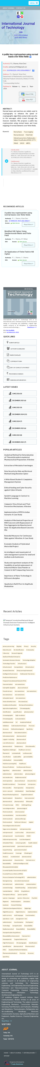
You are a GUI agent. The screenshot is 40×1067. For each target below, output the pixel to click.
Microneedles (7, 787)
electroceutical (19, 812)
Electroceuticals (8, 812)
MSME (29, 836)
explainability (17, 756)
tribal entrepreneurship (10, 839)
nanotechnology (8, 887)
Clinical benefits (30, 746)
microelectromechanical (22, 881)
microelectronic (7, 884)
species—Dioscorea (23, 898)
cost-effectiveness (8, 743)
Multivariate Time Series (27, 674)
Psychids (34, 898)
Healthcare (22, 763)
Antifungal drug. (26, 805)
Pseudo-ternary (7, 691)
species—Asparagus (9, 898)
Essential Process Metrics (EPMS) (13, 874)
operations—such (8, 918)
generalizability (28, 756)
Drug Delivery (25, 891)
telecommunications (21, 732)
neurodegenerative (9, 808)
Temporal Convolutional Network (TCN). (14, 681)
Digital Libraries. (20, 912)
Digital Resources (8, 912)
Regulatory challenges (9, 749)
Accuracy (5, 729)
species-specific (22, 894)
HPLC (17, 805)
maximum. (6, 905)
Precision (31, 725)
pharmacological (30, 774)
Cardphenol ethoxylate (9, 705)
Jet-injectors (32, 784)
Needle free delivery (9, 784)
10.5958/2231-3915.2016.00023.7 (19, 70)
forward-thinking (16, 905)
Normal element (19, 135)
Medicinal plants (16, 901)
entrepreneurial (7, 832)
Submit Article (13, 342)
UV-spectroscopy (8, 805)
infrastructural (7, 667)
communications (31, 884)
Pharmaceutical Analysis (10, 953)
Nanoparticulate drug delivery (12, 932)
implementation (32, 912)
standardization (7, 891)
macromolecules (8, 777)
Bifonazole (29, 801)
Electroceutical (7, 822)
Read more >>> (32, 327)
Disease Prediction (8, 767)
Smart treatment (7, 798)
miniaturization (32, 887)
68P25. (28, 143)
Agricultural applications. (10, 708)
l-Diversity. (6, 653)
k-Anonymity (30, 650)
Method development (17, 729)
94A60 (16, 143)
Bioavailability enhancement (11, 936)
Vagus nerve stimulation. (10, 829)
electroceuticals (8, 818)
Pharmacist (6, 753)
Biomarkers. (18, 798)
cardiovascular (27, 753)
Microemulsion (22, 701)
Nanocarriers (26, 936)
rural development (24, 839)
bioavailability (7, 863)
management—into (21, 918)
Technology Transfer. (9, 663)
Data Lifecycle (7, 650)
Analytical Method (25, 722)
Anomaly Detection (8, 670)
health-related (32, 843)
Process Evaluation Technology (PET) (14, 877)
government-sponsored (25, 846)
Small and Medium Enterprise (11, 656)
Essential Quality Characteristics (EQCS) (15, 870)
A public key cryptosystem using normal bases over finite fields (20, 55)
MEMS (17, 891)
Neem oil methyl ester (9, 701)
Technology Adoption (29, 660)
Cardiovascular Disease (24, 767)
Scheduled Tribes (8, 843)
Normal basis (18, 132)
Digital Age (28, 908)
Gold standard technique (18, 725)
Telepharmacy (19, 746)
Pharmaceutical (29, 946)
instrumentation (20, 718)
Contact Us (20, 8)
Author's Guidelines (17, 349)
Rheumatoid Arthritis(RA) (10, 867)
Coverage (19, 853)
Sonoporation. (30, 787)
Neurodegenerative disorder (11, 825)
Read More (28, 224)
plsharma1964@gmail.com (18, 67)
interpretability (18, 760)
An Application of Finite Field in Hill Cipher (19, 253)
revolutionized (15, 856)
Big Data (19, 646)
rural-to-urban (19, 832)
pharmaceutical (28, 712)
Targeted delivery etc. (20, 939)
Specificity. (30, 729)
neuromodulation (8, 815)
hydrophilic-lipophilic (9, 687)
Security (33, 646)
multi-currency (7, 915)
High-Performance (8, 943)
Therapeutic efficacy (9, 894)
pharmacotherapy (20, 818)
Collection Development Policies (12, 908)
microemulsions (20, 684)
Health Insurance (8, 853)
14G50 (22, 143)
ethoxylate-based (8, 698)
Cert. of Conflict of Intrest (19, 367)
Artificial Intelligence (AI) (20, 863)
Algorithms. (6, 770)
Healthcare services (25, 749)
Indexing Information (17, 380)
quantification (17, 712)
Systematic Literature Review (11, 660)
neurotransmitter (21, 815)
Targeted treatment (27, 794)
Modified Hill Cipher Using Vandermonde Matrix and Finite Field (18, 233)
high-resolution (20, 715)
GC (17, 722)
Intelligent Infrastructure (10, 674)
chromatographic (8, 715)
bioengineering (7, 881)
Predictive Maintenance (10, 677)
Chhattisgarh (28, 853)
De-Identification (19, 650)
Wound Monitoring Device (11, 794)
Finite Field (29, 135)
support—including (8, 739)
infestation (26, 901)
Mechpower (29, 922)
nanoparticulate (17, 925)
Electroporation (18, 787)
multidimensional (8, 722)
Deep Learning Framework (24, 670)
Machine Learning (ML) (10, 763)
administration (16, 770)
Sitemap (6, 1056)
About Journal (8, 8)
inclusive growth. (21, 843)
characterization (8, 684)
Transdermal (21, 784)
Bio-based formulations (26, 705)
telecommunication (8, 736)
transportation (18, 667)
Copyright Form (15, 361)
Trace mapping (28, 132)
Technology (6, 925)
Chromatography (25, 708)
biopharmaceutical (20, 777)
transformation (19, 836)
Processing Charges (15, 374)
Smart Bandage (30, 791)
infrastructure (22, 663)
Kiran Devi (22, 63)
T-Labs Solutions (17, 1064)
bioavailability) (20, 929)
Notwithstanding (20, 887)
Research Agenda (17, 653)
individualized (7, 760)
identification (7, 712)
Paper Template (15, 355)
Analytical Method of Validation (18, 949)
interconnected (29, 798)
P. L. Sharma (14, 63)
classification (7, 756)
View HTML (29, 94)
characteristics (31, 781)
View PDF (29, 99)
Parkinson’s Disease (20, 822)
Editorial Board (29, 1053)
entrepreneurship (25, 829)
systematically (16, 753)
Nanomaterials (7, 939)
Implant (31, 822)
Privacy (26, 646)
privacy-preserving (8, 646)
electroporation (7, 781)
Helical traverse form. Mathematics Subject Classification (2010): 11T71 (25, 139)
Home (6, 1053)
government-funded (9, 846)
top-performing (7, 850)
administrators (7, 922)
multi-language (18, 915)
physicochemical (23, 687)
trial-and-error (30, 860)
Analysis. (5, 856)
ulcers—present (7, 791)
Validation (6, 725)
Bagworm (5, 901)
